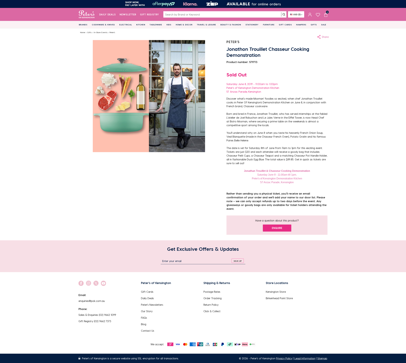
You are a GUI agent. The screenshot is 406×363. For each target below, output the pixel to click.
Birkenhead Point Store (279, 298)
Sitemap (322, 358)
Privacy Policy (284, 358)
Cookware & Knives (103, 24)
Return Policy (211, 304)
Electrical (125, 24)
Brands (83, 24)
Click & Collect (211, 311)
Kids (169, 24)
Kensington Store (276, 291)
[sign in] (310, 14)
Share (325, 36)
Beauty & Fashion (230, 24)
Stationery (252, 24)
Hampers (301, 24)
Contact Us (147, 330)
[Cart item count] (325, 14)
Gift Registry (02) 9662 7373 (95, 321)
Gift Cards (285, 24)
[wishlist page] (318, 14)
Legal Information (304, 358)
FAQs (144, 317)
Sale (323, 24)
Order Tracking (212, 298)
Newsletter (128, 14)
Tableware (156, 24)
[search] (283, 14)
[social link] (81, 283)
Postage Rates (211, 291)
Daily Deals (107, 14)
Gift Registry (149, 14)
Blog (143, 324)
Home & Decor (184, 24)
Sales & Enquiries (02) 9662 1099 (97, 314)
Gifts (314, 24)
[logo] (87, 14)
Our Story (147, 311)
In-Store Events (100, 32)
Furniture (268, 24)
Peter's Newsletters (152, 304)
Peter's (112, 32)
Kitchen (140, 24)
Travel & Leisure (206, 24)
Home (82, 32)
